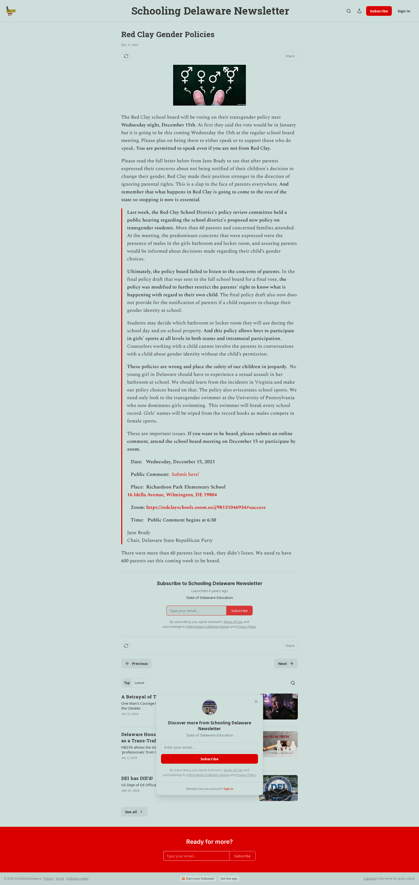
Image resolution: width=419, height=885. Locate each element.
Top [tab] (127, 683)
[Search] (349, 11)
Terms (60, 879)
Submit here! (185, 474)
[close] (256, 701)
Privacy (48, 879)
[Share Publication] (359, 11)
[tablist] (134, 683)
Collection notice (77, 879)
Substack (370, 879)
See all (131, 811)
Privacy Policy (246, 775)
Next (282, 663)
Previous (140, 663)
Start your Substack (200, 879)
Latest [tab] (140, 683)
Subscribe (379, 10)
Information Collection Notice (208, 775)
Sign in (404, 10)
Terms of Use (233, 770)
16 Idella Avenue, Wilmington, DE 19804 (172, 494)
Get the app (228, 879)
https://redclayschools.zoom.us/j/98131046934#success (206, 507)
